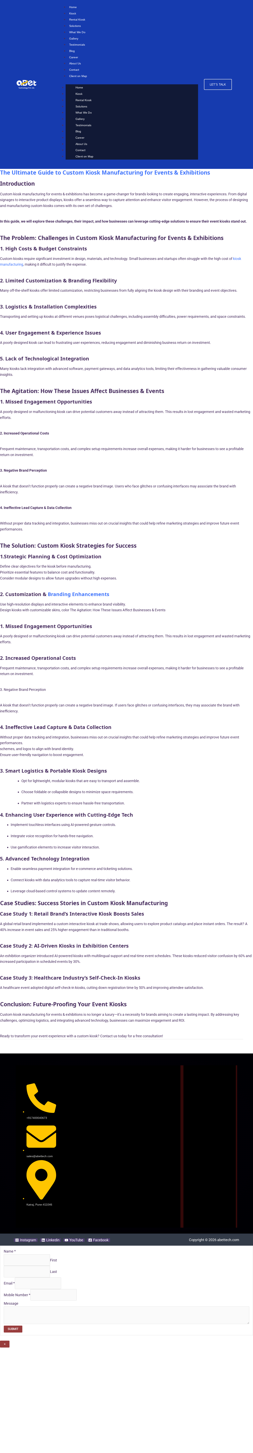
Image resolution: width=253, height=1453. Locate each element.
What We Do (77, 32)
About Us (75, 63)
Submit (13, 1329)
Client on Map (78, 76)
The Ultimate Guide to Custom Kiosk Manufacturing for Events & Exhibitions (105, 172)
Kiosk (72, 13)
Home (73, 7)
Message (11, 1303)
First (53, 1260)
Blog (72, 51)
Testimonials (77, 44)
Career (73, 57)
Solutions (75, 25)
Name (10, 1251)
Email (9, 1283)
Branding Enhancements (78, 594)
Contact (74, 69)
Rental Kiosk (77, 19)
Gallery (73, 38)
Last (53, 1272)
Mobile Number (17, 1295)
